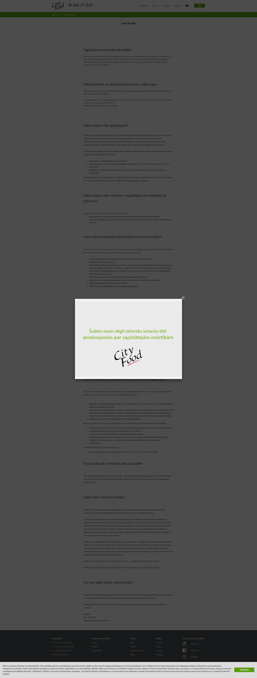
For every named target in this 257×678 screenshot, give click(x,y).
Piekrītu (244, 669)
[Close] (183, 297)
